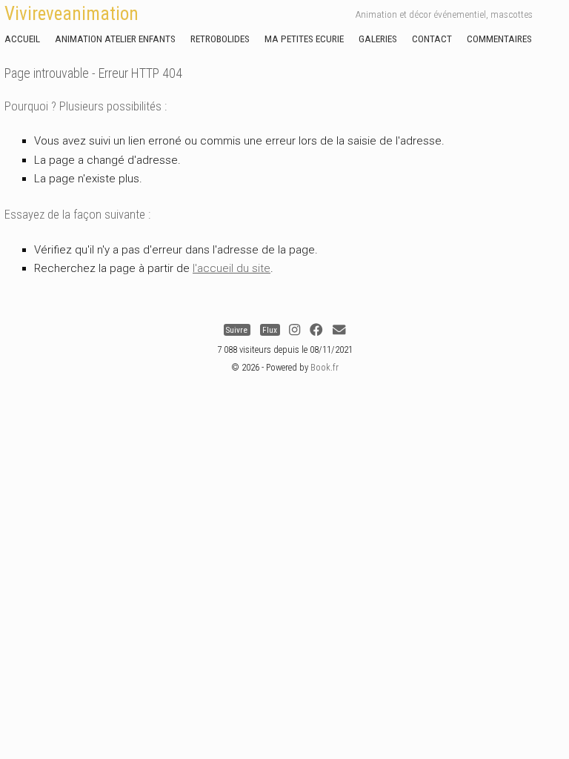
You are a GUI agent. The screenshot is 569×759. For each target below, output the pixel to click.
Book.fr (324, 367)
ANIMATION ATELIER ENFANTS (115, 38)
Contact (432, 38)
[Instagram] (294, 329)
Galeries (378, 38)
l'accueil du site (231, 268)
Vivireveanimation (71, 13)
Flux (269, 330)
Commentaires (499, 38)
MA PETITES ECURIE (304, 38)
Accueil (22, 38)
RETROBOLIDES (220, 38)
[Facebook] (316, 329)
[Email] (339, 329)
